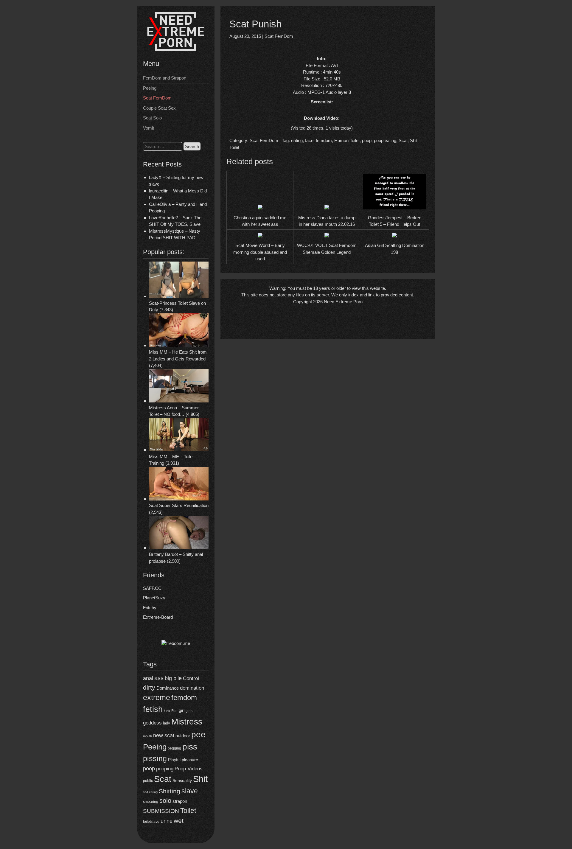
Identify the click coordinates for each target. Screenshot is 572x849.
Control (191, 678)
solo (165, 800)
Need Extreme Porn (343, 301)
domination (192, 688)
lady (166, 723)
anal (148, 678)
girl (181, 710)
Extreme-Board (158, 617)
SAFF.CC (152, 588)
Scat (162, 779)
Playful (174, 760)
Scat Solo (152, 117)
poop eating (385, 140)
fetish (153, 709)
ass (159, 678)
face (309, 140)
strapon (179, 801)
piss (189, 746)
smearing (150, 801)
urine (166, 821)
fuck (167, 711)
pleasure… (192, 760)
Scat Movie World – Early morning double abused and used (260, 252)
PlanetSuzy (154, 597)
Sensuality (182, 780)
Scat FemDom (157, 97)
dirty (149, 687)
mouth (147, 736)
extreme (156, 697)
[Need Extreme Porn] (175, 49)
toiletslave (151, 822)
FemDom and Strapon (164, 77)
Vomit (148, 127)
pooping (164, 769)
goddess (152, 723)
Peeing (149, 88)
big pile (173, 678)
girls (189, 711)
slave (189, 791)
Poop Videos (189, 769)
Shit (200, 779)
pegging (174, 748)
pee (198, 734)
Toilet (188, 810)
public (148, 781)
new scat (163, 735)
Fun (174, 711)
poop (149, 768)
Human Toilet (347, 140)
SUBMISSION (161, 811)
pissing (155, 758)
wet (179, 820)
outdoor (182, 735)
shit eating (150, 792)
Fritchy (149, 607)
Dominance (167, 688)
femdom (184, 697)
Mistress (186, 721)
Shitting (169, 791)
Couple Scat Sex (159, 108)
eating (297, 140)
